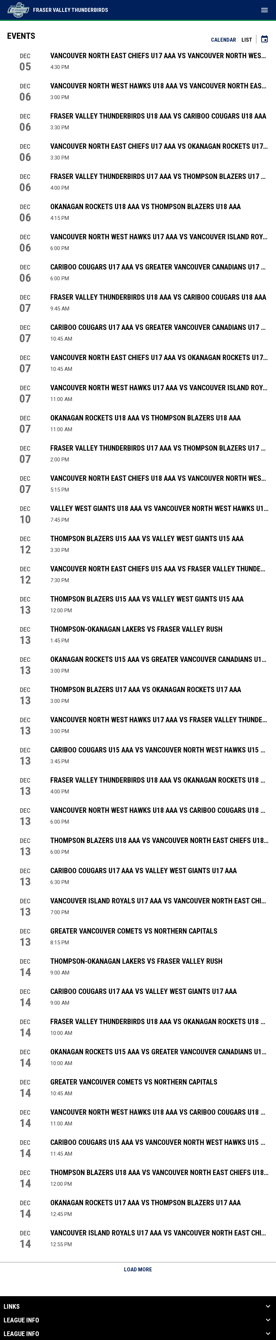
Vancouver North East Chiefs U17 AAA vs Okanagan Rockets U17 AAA (159, 146)
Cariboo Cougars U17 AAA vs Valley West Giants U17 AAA (143, 870)
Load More (138, 1269)
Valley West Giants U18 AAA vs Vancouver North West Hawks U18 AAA (159, 508)
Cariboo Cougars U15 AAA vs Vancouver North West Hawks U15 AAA (159, 750)
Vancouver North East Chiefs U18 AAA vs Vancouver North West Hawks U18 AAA (159, 478)
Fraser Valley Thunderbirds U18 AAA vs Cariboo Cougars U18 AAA (158, 116)
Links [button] (12, 1306)
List (247, 40)
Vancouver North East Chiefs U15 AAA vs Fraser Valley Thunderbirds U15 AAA (159, 568)
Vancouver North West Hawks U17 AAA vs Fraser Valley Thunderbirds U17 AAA (159, 719)
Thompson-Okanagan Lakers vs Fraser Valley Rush (136, 629)
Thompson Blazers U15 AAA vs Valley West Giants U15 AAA (147, 538)
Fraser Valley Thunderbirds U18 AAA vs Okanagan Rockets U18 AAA (159, 780)
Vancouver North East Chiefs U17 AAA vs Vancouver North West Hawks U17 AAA (159, 55)
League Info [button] (21, 1320)
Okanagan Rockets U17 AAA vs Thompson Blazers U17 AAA (145, 1202)
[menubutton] (264, 10)
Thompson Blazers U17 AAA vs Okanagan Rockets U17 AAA (145, 689)
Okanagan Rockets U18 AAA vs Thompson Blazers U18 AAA (145, 206)
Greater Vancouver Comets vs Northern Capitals (133, 931)
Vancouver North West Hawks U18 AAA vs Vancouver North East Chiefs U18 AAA (159, 85)
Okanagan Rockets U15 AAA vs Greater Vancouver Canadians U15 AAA (159, 659)
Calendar (223, 40)
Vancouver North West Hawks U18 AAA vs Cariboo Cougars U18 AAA (159, 810)
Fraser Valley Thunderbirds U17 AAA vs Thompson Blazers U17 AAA (159, 176)
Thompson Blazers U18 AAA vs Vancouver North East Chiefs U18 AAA (159, 840)
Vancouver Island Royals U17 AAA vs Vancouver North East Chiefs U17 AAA (159, 900)
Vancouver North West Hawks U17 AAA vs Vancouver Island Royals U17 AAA (159, 236)
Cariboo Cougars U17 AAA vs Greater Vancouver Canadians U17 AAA (159, 267)
